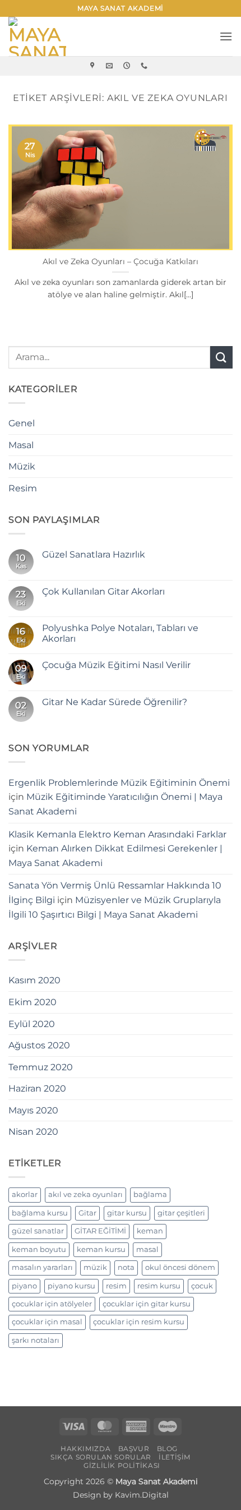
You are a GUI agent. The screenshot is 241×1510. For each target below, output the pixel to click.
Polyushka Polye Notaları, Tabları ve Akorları (120, 633)
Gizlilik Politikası (122, 1465)
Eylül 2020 (31, 1024)
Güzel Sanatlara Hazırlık (93, 554)
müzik (95, 1267)
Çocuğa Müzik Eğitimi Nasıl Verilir (116, 665)
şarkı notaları (35, 1340)
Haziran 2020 (37, 1088)
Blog (167, 1448)
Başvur (134, 1448)
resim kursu (158, 1286)
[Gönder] (221, 357)
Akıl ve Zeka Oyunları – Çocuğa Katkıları (120, 261)
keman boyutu (39, 1249)
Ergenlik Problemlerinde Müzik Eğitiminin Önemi (119, 782)
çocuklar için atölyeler (52, 1304)
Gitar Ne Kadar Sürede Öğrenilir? (114, 702)
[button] (226, 36)
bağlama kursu (40, 1213)
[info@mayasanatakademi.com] (110, 65)
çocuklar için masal (47, 1322)
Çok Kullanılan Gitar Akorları (103, 591)
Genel (21, 423)
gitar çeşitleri (181, 1213)
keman (150, 1231)
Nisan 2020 (33, 1131)
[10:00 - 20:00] (128, 65)
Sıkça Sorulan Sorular (100, 1457)
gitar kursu (127, 1213)
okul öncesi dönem (180, 1267)
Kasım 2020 (34, 980)
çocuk (202, 1286)
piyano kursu (71, 1286)
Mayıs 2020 (33, 1110)
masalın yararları (42, 1267)
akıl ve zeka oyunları (85, 1194)
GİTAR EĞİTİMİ (100, 1231)
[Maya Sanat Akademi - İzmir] (42, 36)
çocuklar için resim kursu (138, 1322)
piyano (24, 1286)
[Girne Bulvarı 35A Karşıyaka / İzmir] (94, 65)
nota (126, 1267)
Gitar (87, 1213)
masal (147, 1249)
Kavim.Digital (142, 1495)
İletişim (175, 1457)
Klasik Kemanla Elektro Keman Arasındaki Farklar (117, 834)
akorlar (25, 1194)
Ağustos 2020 (39, 1045)
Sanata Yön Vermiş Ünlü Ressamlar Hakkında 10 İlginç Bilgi (114, 892)
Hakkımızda (85, 1448)
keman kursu (101, 1249)
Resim (22, 488)
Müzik (21, 466)
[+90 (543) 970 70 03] (145, 65)
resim (116, 1286)
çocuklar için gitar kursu (147, 1304)
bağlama (150, 1194)
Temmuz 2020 (40, 1067)
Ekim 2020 (32, 1002)
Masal (21, 445)
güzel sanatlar (38, 1231)
